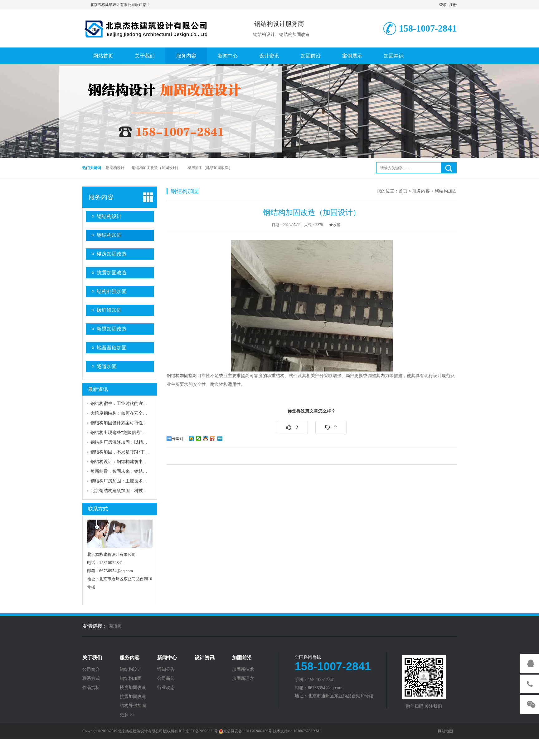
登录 (443, 4)
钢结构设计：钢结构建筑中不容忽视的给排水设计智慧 (142, 461)
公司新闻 (166, 678)
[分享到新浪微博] (213, 438)
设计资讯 (269, 55)
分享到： (179, 438)
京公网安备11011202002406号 (247, 731)
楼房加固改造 (112, 254)
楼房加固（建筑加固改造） (209, 168)
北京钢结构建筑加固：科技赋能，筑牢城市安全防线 (140, 490)
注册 (453, 4)
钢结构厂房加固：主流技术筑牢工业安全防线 (134, 481)
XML (317, 731)
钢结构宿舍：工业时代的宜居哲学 (123, 403)
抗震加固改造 (112, 272)
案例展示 (352, 55)
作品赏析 (91, 688)
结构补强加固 (112, 291)
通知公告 (166, 669)
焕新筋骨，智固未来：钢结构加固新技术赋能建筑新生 (142, 471)
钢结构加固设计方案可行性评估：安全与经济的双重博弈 (145, 423)
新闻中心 (228, 55)
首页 (403, 191)
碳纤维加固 (109, 310)
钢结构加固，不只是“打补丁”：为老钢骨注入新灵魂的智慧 (146, 452)
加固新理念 (243, 678)
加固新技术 (243, 669)
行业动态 (166, 688)
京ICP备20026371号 (202, 731)
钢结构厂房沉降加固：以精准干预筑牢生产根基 (136, 442)
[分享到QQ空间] (191, 438)
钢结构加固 (109, 235)
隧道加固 (107, 366)
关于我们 (145, 55)
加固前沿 (311, 55)
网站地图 (445, 731)
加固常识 (394, 55)
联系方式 (98, 508)
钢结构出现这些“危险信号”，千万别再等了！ (133, 432)
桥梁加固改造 (112, 329)
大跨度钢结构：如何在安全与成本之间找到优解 (136, 413)
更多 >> (127, 715)
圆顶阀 (115, 626)
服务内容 (186, 55)
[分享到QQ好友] (205, 438)
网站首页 (103, 55)
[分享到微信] (198, 438)
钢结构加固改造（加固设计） (156, 168)
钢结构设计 (115, 168)
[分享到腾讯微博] (220, 438)
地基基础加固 (112, 347)
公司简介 (91, 669)
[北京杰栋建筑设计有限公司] (146, 27)
